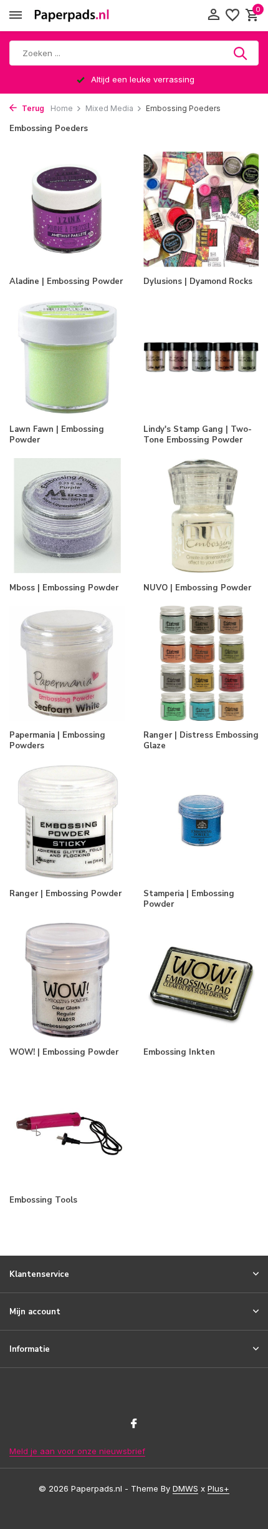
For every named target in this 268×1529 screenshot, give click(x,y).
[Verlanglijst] (232, 15)
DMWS (185, 1488)
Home (61, 108)
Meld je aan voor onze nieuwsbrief (77, 1451)
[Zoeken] (241, 53)
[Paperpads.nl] (71, 15)
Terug (32, 108)
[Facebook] (134, 1424)
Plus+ (218, 1488)
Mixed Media (109, 108)
